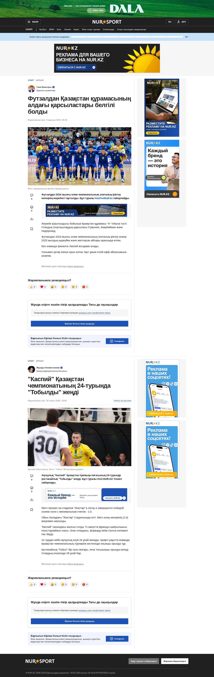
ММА (51, 29)
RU (169, 22)
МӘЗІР (35, 22)
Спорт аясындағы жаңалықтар (131, 29)
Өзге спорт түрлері (91, 29)
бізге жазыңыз (76, 266)
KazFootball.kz (104, 198)
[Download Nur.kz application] (107, 8)
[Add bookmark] (31, 228)
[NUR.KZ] (107, 22)
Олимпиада (108, 29)
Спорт (29, 29)
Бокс (59, 29)
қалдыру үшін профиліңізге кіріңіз (94, 313)
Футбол (42, 29)
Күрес (76, 29)
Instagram (119, 341)
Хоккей (67, 29)
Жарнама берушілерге (174, 661)
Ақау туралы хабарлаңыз (144, 661)
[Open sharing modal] (32, 218)
